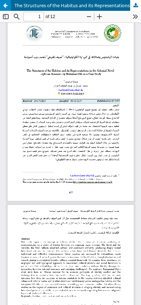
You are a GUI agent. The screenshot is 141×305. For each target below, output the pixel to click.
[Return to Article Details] (5, 5)
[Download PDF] (135, 5)
